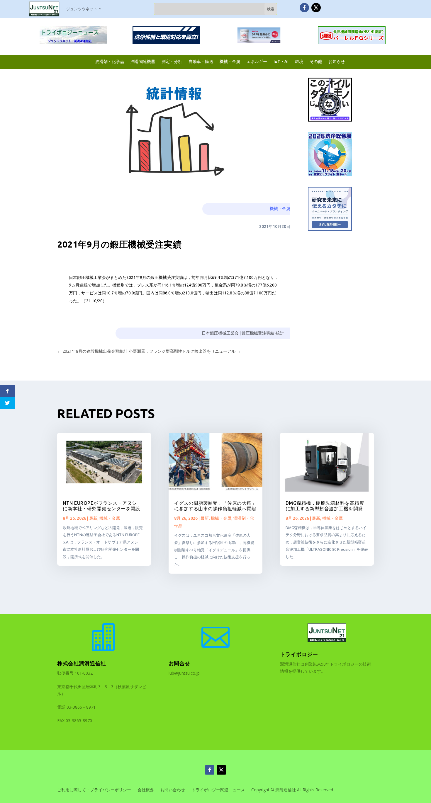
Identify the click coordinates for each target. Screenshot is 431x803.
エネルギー (257, 61)
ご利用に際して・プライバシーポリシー (94, 790)
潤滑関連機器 (142, 61)
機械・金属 (230, 61)
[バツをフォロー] (316, 7)
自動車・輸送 (201, 61)
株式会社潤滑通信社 (81, 663)
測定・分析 (172, 61)
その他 (316, 61)
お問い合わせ (172, 790)
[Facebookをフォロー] (304, 7)
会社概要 (146, 790)
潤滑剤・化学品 (109, 61)
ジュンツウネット (81, 8)
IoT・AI (281, 61)
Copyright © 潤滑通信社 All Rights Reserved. (292, 790)
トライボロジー (299, 654)
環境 (299, 61)
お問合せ (179, 663)
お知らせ (336, 61)
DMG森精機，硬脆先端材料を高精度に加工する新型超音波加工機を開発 (325, 505)
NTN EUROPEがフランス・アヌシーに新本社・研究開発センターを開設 (102, 505)
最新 (93, 518)
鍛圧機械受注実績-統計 (263, 333)
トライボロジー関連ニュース (218, 790)
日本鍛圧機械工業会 (220, 333)
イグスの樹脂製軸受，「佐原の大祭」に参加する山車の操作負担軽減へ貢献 (215, 505)
